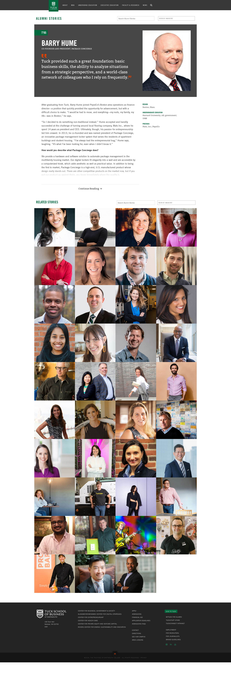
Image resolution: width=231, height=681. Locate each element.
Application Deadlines (141, 620)
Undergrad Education (87, 5)
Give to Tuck (171, 611)
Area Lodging (137, 640)
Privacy (144, 657)
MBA (73, 5)
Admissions (136, 614)
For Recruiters (172, 633)
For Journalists (173, 636)
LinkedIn (171, 644)
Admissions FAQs (139, 624)
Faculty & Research (130, 5)
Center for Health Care (88, 620)
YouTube (175, 644)
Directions (136, 633)
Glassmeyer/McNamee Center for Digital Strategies (100, 614)
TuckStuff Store (173, 620)
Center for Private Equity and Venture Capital (97, 624)
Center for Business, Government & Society (96, 611)
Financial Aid (137, 617)
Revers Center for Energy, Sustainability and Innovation (102, 627)
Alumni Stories (49, 18)
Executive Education (110, 5)
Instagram (166, 644)
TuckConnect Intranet (175, 623)
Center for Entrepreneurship (90, 617)
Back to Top (115, 653)
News (145, 5)
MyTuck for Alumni (174, 617)
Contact (135, 630)
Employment (171, 630)
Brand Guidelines (173, 639)
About (65, 5)
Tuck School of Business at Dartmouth (53, 6)
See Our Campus (138, 637)
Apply (134, 611)
